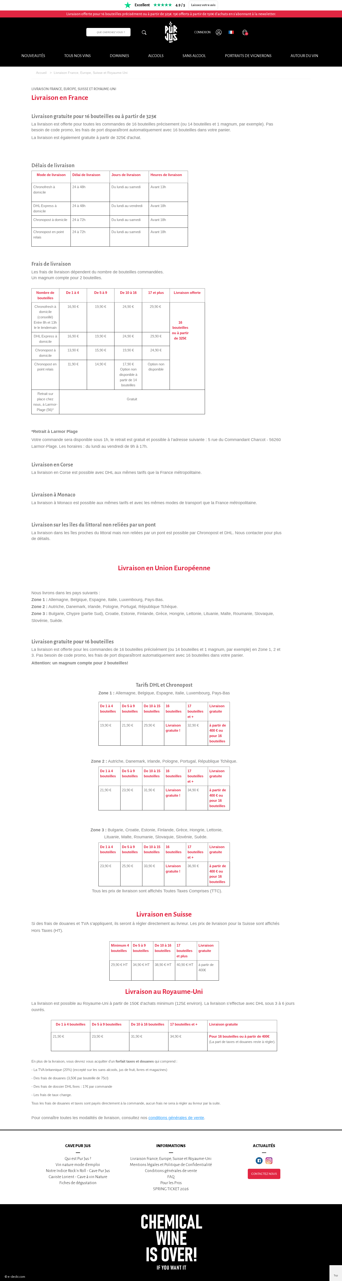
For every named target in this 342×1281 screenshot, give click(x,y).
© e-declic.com (15, 1276)
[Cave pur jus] (171, 32)
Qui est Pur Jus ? (78, 1158)
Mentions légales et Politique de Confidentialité (171, 1164)
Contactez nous (264, 1174)
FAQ (170, 1177)
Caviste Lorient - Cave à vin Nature (78, 1177)
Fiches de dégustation (78, 1183)
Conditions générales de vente (171, 1171)
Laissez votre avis (203, 5)
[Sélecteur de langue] (231, 32)
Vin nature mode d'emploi (78, 1164)
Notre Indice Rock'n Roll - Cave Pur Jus (78, 1171)
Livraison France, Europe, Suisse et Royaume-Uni (170, 1158)
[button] (304, 56)
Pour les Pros (171, 1183)
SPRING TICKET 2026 (171, 1189)
